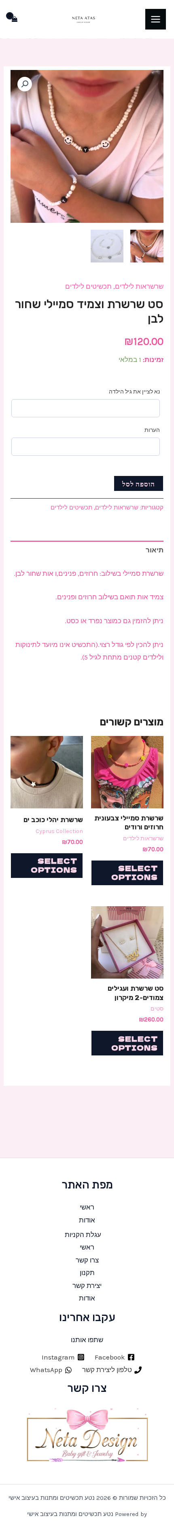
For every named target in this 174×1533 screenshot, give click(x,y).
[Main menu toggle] (155, 19)
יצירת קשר (87, 1285)
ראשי (87, 1207)
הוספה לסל (138, 483)
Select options (134, 872)
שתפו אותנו (87, 1340)
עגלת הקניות (83, 1235)
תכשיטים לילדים (88, 286)
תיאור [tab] (154, 550)
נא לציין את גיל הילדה (134, 391)
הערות (152, 430)
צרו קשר (87, 1260)
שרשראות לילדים (139, 286)
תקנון (87, 1273)
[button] (24, 84)
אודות (87, 1220)
